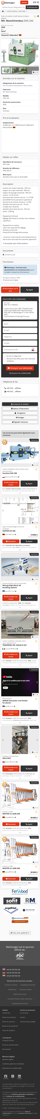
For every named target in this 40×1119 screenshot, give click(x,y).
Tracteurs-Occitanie (11, 985)
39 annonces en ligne (10, 280)
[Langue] (35, 2)
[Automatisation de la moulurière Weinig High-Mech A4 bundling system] (20, 567)
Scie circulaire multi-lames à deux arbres (17, 85)
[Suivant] (37, 56)
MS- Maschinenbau (10, 92)
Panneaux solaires (26, 989)
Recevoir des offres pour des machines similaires (21, 360)
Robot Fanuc (12, 989)
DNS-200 (6, 98)
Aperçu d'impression (21, 409)
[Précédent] (3, 56)
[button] (38, 2)
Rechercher (33, 7)
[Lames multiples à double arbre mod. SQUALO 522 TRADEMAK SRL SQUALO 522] (20, 625)
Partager (20, 417)
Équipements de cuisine (20, 1003)
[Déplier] (20, 493)
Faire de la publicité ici (20, 933)
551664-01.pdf (9, 255)
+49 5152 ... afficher (13, 388)
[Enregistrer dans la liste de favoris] (34, 16)
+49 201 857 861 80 (13, 970)
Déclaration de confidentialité (20, 373)
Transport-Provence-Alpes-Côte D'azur (20, 999)
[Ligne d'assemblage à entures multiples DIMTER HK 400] (20, 510)
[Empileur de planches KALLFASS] (20, 740)
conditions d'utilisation (25, 1113)
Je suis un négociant (14, 356)
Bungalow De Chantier (28, 985)
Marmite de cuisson (19, 994)
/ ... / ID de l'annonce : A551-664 (14, 11)
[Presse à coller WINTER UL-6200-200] (20, 795)
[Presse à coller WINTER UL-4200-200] (20, 850)
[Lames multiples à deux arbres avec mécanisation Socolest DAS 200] (20, 453)
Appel (30, 290)
